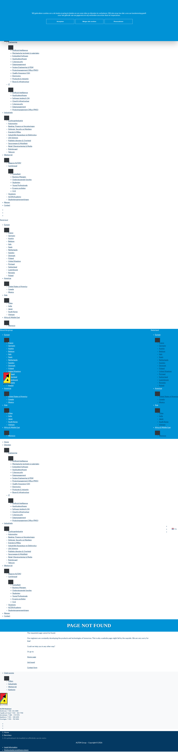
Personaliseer (118, 21)
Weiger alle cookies (89, 21)
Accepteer (60, 21)
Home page (31, 657)
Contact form (32, 668)
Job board (31, 662)
